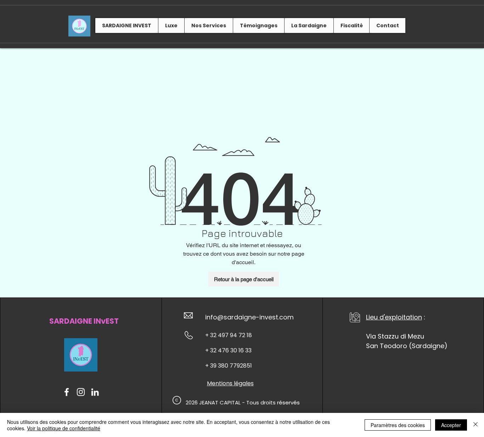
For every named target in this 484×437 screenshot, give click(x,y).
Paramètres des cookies (398, 425)
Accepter (451, 425)
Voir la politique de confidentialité (63, 428)
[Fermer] (475, 425)
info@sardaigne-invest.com (249, 317)
